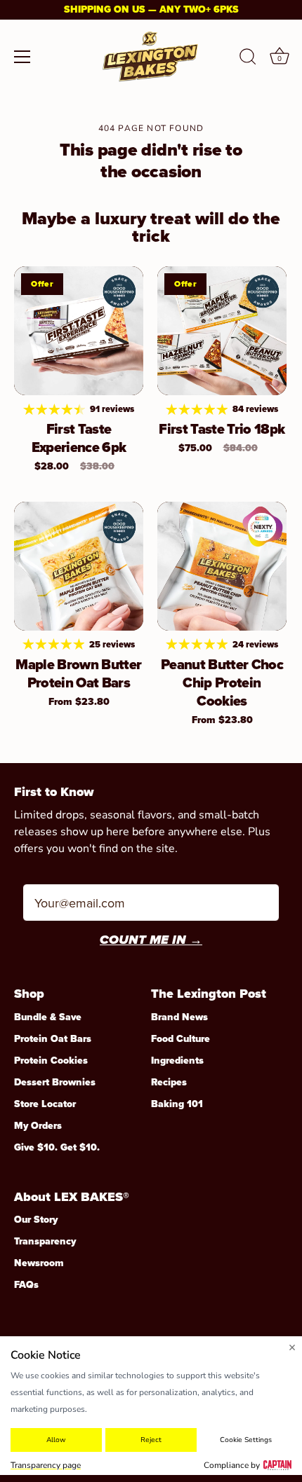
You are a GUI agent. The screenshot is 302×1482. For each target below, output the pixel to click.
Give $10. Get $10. (57, 1147)
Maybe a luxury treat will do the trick (151, 227)
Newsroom (39, 1263)
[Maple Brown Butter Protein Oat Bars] (78, 566)
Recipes (169, 1082)
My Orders (38, 1125)
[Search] (247, 58)
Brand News (179, 1017)
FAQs (26, 1284)
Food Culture (180, 1038)
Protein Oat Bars (52, 1038)
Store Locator (45, 1104)
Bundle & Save (47, 1017)
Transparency (45, 1241)
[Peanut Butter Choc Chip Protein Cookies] (222, 566)
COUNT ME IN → (151, 941)
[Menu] (22, 56)
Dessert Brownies (55, 1082)
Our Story (36, 1219)
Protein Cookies (51, 1060)
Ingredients (177, 1060)
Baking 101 (177, 1104)
